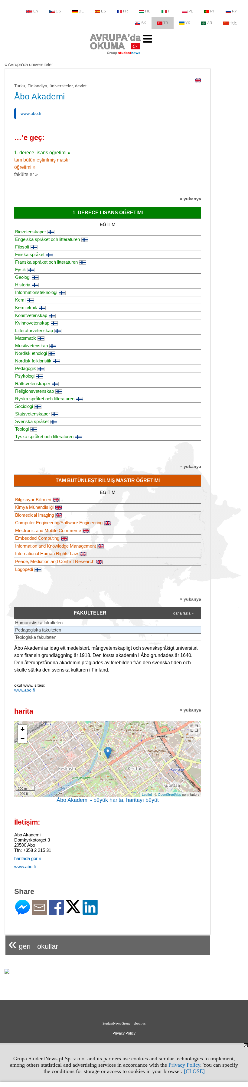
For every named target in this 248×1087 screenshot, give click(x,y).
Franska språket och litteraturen (46, 262)
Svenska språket (32, 421)
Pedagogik (25, 368)
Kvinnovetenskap (32, 322)
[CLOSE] (194, 1071)
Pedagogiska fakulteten (38, 629)
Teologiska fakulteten (35, 637)
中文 (233, 23)
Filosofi (22, 246)
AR (209, 23)
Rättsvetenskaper (32, 383)
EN (35, 11)
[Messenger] (22, 912)
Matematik (25, 338)
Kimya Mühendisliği (34, 507)
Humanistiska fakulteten (39, 622)
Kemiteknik (26, 307)
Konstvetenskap (31, 315)
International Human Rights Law (46, 553)
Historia (22, 284)
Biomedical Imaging (34, 515)
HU (148, 11)
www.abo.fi (31, 113)
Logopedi (24, 569)
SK (143, 23)
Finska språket (29, 254)
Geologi (22, 277)
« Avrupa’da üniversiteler (29, 64)
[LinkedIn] (90, 912)
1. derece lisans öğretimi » (42, 152)
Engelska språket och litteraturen (47, 239)
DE (81, 11)
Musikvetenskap (31, 345)
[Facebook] (56, 912)
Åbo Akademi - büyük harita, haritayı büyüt (108, 800)
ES (103, 11)
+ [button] (22, 729)
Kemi (20, 299)
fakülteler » (26, 174)
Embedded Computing (37, 538)
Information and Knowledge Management (55, 546)
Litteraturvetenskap (34, 330)
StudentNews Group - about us (124, 1023)
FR (125, 11)
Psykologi (24, 375)
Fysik (20, 269)
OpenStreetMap (169, 794)
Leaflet (147, 794)
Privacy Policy (184, 1065)
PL (190, 11)
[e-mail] (39, 912)
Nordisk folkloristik (33, 360)
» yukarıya (190, 198)
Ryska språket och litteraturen (44, 398)
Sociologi (24, 406)
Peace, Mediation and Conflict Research (54, 561)
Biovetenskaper (30, 231)
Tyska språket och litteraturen (44, 436)
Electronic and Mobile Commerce (48, 530)
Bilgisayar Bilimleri (33, 499)
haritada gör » (27, 858)
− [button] (22, 738)
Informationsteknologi (36, 292)
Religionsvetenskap (34, 391)
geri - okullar (33, 944)
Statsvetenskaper (32, 413)
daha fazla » (183, 613)
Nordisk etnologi (31, 353)
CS (58, 11)
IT (169, 11)
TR (165, 23)
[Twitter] (73, 911)
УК (187, 23)
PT (212, 11)
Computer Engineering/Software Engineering (59, 522)
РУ (234, 11)
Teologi (22, 429)
